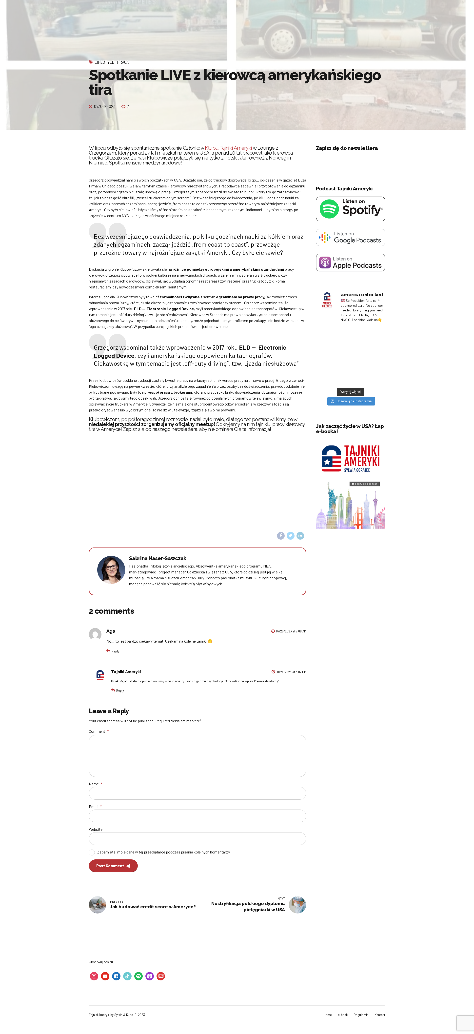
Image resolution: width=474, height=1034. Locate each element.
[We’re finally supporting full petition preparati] (367, 336)
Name (95, 783)
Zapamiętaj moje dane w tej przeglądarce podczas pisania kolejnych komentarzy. (164, 852)
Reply (115, 651)
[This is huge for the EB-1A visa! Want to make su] (367, 355)
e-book (343, 1015)
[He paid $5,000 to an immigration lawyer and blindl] (367, 375)
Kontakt (380, 1015)
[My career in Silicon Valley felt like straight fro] (333, 355)
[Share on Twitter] (291, 536)
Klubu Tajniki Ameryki (228, 148)
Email (95, 806)
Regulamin (361, 1015)
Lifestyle (104, 62)
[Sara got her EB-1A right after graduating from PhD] (333, 336)
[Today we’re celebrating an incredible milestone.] (333, 375)
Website (95, 829)
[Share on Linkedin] (300, 536)
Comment (99, 731)
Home (328, 1015)
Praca (123, 62)
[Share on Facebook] (281, 536)
